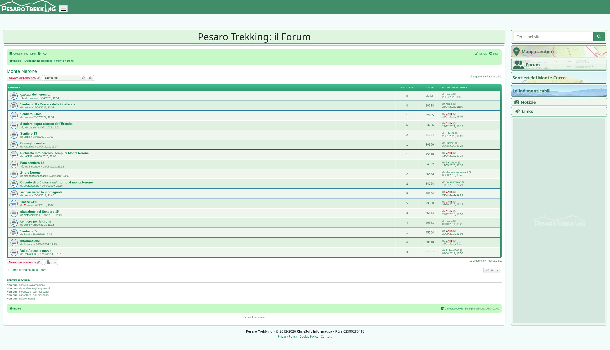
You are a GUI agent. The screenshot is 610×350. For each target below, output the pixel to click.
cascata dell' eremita (35, 94)
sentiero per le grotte (35, 221)
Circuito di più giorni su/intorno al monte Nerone (56, 182)
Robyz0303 (30, 254)
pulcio (32, 98)
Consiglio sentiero (33, 143)
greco (27, 195)
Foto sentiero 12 (32, 163)
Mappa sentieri (538, 51)
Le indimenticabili (531, 91)
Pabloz (450, 143)
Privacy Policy (287, 337)
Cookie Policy (309, 337)
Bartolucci (34, 166)
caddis (32, 127)
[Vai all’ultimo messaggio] (454, 94)
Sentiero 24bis (30, 114)
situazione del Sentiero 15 (39, 211)
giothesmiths (31, 214)
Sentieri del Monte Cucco (539, 78)
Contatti (326, 337)
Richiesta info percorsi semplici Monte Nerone (54, 153)
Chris (449, 113)
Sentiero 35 (28, 231)
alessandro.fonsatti (35, 175)
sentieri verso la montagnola (41, 192)
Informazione (30, 241)
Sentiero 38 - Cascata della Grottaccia (47, 104)
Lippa (27, 136)
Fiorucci (28, 244)
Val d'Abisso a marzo (35, 251)
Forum (533, 64)
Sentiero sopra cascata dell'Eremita (46, 124)
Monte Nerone (22, 71)
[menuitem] (42, 53)
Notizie (528, 102)
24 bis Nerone (30, 172)
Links (527, 111)
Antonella (29, 146)
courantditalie (31, 185)
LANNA (28, 156)
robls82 (450, 133)
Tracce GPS (28, 202)
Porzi (27, 234)
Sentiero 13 (28, 133)
